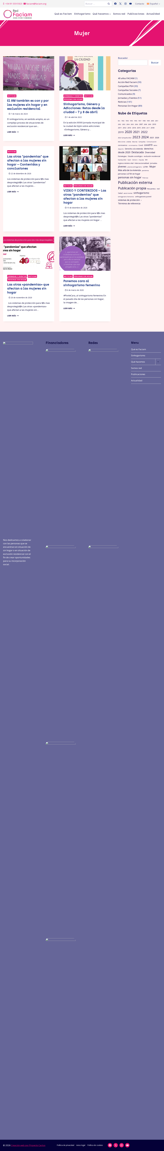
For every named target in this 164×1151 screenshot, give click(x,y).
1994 (127, 121)
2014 (134, 128)
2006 (136, 124)
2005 (132, 124)
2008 (145, 124)
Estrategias (122, 156)
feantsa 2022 (122, 160)
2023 (136, 137)
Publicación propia (132, 188)
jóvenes (122, 166)
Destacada (137, 152)
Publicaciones (135, 13)
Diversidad (150, 152)
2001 (156, 121)
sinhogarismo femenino (126, 197)
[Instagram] (125, 4)
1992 (122, 121)
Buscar (155, 62)
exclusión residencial (152, 156)
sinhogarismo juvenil (143, 196)
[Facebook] (115, 4)
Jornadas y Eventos (73, 96)
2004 (128, 124)
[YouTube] (130, 4)
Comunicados (125, 93)
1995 (131, 121)
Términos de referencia (129, 203)
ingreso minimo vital (126, 163)
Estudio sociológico (135, 156)
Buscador (123, 57)
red (158, 189)
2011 (120, 128)
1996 (135, 121)
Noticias (12, 96)
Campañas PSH (126, 86)
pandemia (145, 170)
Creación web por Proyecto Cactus (28, 1145)
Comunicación (151, 142)
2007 (141, 124)
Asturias (134, 142)
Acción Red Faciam (127, 82)
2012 (124, 128)
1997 (139, 121)
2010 (154, 124)
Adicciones (121, 142)
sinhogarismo (141, 192)
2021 (136, 132)
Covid (141, 145)
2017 (148, 128)
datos (155, 145)
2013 (129, 128)
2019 (121, 132)
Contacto (139, 3)
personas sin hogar (129, 177)
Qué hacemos (138, 361)
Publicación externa (135, 182)
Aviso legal (80, 1145)
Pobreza (145, 178)
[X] (120, 4)
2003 (123, 124)
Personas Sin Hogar (73, 99)
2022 (144, 132)
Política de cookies (95, 1145)
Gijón (129, 160)
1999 (148, 121)
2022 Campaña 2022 (124, 138)
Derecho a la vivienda (134, 148)
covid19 (148, 144)
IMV (146, 160)
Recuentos (151, 189)
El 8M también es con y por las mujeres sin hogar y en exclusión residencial (28, 104)
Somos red (119, 13)
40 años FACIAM (126, 78)
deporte (121, 149)
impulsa (141, 160)
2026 (157, 137)
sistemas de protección (129, 200)
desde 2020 (124, 152)
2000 (152, 121)
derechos (148, 148)
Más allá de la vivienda (129, 170)
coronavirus (122, 145)
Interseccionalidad (142, 163)
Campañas (142, 142)
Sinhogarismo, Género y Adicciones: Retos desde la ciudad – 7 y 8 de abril (84, 108)
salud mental (128, 193)
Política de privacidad (65, 1145)
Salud (120, 193)
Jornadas (153, 163)
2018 (152, 128)
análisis (128, 142)
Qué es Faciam (63, 13)
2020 (128, 132)
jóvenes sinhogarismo (134, 167)
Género (134, 160)
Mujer (152, 166)
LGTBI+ (145, 167)
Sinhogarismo (82, 13)
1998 (144, 121)
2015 (139, 128)
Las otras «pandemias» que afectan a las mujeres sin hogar (28, 288)
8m (119, 121)
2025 (152, 137)
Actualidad (153, 13)
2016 (143, 128)
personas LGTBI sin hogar (129, 173)
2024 (144, 137)
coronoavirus (133, 145)
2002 (119, 124)
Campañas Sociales (128, 90)
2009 (149, 124)
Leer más (13, 132)
